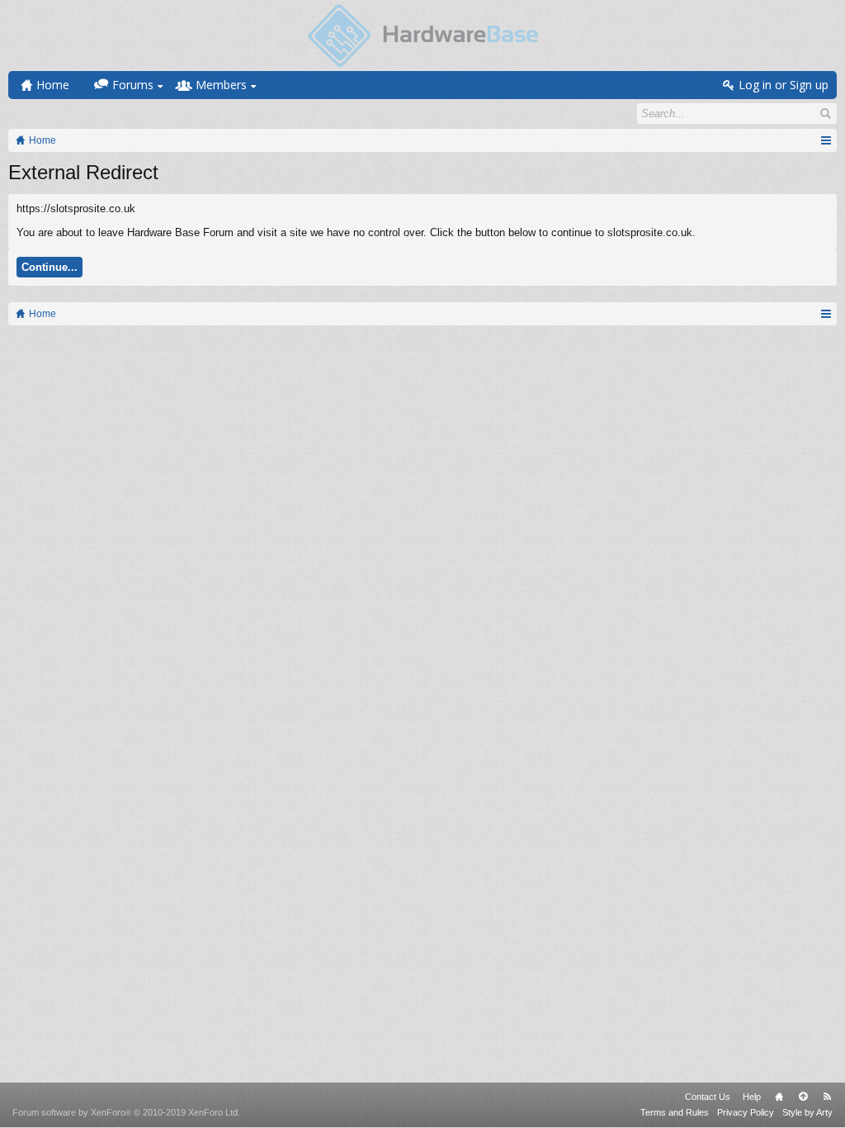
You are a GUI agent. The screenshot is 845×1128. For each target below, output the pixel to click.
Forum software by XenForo (126, 1112)
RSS (827, 1096)
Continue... (49, 267)
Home (779, 1096)
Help (752, 1097)
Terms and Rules (674, 1112)
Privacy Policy (745, 1112)
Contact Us (707, 1097)
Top (803, 1096)
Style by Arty (807, 1112)
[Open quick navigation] (825, 140)
